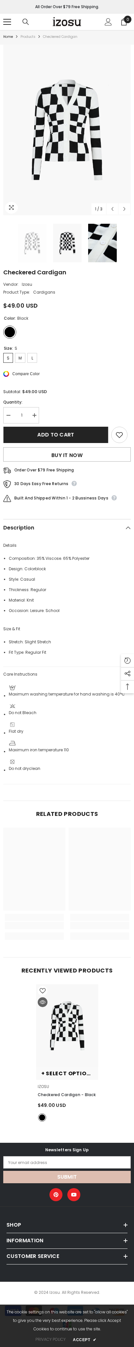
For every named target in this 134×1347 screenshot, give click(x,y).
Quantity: (12, 402)
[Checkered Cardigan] (67, 1025)
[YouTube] (73, 1194)
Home (8, 36)
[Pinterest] (55, 1194)
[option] (67, 130)
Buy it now (67, 455)
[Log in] (108, 21)
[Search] (26, 22)
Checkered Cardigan (67, 1094)
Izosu (27, 284)
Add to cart (55, 434)
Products (27, 36)
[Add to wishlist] (119, 435)
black (42, 1117)
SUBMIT (67, 1177)
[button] (112, 209)
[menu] (7, 22)
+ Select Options (67, 1073)
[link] (34, 925)
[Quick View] (42, 1002)
